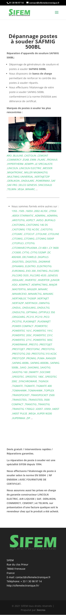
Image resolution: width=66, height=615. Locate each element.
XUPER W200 (44, 413)
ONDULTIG (43, 307)
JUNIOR (55, 280)
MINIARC (48, 293)
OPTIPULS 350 (47, 312)
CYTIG (25, 252)
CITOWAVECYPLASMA (24, 247)
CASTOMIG (18, 224)
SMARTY (34, 372)
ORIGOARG (18, 316)
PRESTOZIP (18, 358)
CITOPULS (18, 243)
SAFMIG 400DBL (39, 363)
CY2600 (16, 252)
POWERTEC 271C (22, 339)
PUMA (41, 358)
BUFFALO (50, 220)
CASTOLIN (30, 155)
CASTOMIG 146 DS (37, 224)
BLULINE (18, 155)
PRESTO (33, 344)
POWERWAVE (20, 344)
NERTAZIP (18, 303)
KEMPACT (24, 284)
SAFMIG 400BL (20, 363)
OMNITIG (44, 303)
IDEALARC (18, 280)
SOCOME (45, 372)
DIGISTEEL (18, 261)
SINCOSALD (45, 185)
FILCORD (54, 270)
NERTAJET (43, 298)
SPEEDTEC (18, 376)
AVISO (39, 220)
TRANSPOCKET (21, 395)
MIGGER (32, 289)
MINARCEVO (19, 293)
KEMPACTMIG (40, 284)
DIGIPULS (43, 257)
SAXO (23, 367)
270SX (52, 211)
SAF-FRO (12, 185)
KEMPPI (29, 164)
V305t (47, 409)
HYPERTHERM (15, 164)
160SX (29, 211)
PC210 (30, 316)
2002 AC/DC (41, 211)
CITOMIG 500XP (45, 238)
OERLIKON (13, 180)
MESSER (47, 168)
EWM (33, 159)
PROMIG (31, 358)
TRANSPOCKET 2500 (43, 395)
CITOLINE (41, 234)
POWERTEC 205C (22, 335)
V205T (39, 409)
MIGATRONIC (15, 172)
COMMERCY (14, 159)
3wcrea (41, 610)
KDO (15, 284)
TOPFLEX (49, 390)
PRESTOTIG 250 (21, 353)
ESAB (26, 159)
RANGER (51, 358)
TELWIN (11, 189)
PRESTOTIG (48, 349)
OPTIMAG (31, 312)
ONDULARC (27, 180)
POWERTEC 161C (22, 330)
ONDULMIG (29, 307)
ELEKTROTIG (44, 266)
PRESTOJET (46, 344)
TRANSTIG (31, 404)
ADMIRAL (40, 215)
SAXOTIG (45, 367)
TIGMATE (17, 386)
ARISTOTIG (18, 220)
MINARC (43, 289)
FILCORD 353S (20, 275)
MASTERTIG (19, 289)
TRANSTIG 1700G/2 (23, 409)
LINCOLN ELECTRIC (30, 168)
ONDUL (16, 307)
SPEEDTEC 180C (35, 376)
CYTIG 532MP (38, 252)
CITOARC (17, 234)
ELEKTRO (30, 266)
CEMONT (43, 155)
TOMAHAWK (19, 390)
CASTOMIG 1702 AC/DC (25, 229)
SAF (53, 180)
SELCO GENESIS (28, 185)
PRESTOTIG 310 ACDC (44, 353)
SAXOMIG (33, 367)
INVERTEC (31, 280)
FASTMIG (42, 270)
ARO (9, 155)
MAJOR (53, 284)
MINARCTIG (35, 293)
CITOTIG (30, 243)
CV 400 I (43, 247)
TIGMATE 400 (44, 386)
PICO (46, 316)
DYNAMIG (18, 266)
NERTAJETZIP (42, 176)
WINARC (30, 189)
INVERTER (43, 280)
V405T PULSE (19, 413)
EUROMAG (18, 270)
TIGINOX (43, 381)
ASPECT (30, 220)
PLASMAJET (29, 321)
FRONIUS (52, 159)
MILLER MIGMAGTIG (36, 172)
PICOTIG (17, 321)
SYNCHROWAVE (28, 381)
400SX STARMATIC (23, 215)
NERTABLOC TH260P (24, 298)
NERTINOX (31, 303)
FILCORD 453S (38, 275)
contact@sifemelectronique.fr (33, 577)
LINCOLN (12, 168)
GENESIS (53, 275)
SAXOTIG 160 (19, 372)
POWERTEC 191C (43, 330)
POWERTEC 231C (43, 335)
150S (21, 211)
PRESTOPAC (33, 349)
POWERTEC (41, 326)
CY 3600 (54, 247)
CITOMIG (17, 238)
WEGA (32, 413)
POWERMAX (43, 180)
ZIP (28, 418)
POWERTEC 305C (43, 339)
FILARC (42, 159)
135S (14, 211)
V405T (55, 409)
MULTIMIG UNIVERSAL (20, 176)
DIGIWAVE (44, 261)
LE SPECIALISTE (44, 164)
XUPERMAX (18, 418)
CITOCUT (29, 234)
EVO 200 (31, 270)
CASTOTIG (47, 229)
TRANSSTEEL (19, 399)
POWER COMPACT (22, 326)
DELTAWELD (29, 257)
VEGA (21, 189)
